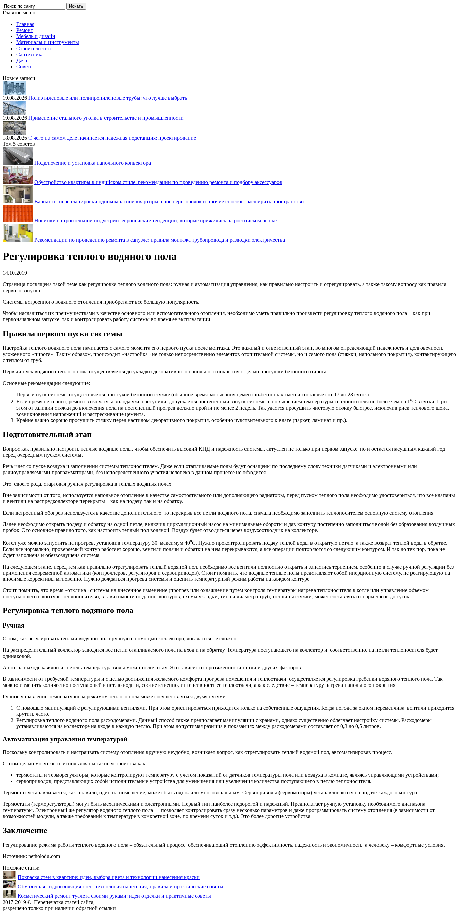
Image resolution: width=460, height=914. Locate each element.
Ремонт (24, 30)
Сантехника (30, 54)
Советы (25, 66)
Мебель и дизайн (35, 36)
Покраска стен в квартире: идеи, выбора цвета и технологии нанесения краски (109, 877)
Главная (25, 24)
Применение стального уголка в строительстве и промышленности (106, 118)
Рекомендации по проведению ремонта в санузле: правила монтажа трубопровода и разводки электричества (159, 240)
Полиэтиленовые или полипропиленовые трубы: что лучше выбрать (107, 98)
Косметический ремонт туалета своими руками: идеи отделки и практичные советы (114, 896)
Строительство (33, 48)
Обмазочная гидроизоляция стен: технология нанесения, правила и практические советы (120, 886)
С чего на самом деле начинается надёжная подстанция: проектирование (112, 138)
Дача (21, 60)
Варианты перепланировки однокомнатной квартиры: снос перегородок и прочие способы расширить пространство (169, 201)
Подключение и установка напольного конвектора (92, 163)
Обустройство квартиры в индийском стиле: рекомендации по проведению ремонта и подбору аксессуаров (158, 182)
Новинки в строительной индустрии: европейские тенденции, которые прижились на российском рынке (155, 220)
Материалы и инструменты (47, 42)
